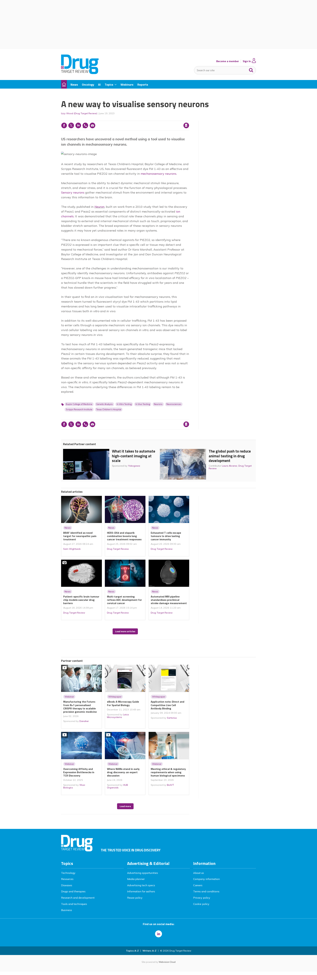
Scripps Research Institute (79, 409)
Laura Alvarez (229, 465)
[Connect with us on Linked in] (158, 933)
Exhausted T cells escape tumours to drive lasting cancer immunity (166, 536)
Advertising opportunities (142, 873)
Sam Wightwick (72, 548)
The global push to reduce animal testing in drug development (230, 456)
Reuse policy (134, 897)
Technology (68, 873)
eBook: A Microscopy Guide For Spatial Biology (123, 703)
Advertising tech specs (141, 885)
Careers (197, 885)
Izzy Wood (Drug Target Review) (79, 113)
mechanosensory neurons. (159, 174)
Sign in (144, 118)
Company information (206, 879)
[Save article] (186, 125)
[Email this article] (92, 125)
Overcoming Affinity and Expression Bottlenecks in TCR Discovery (78, 772)
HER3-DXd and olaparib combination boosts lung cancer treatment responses (124, 536)
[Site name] (80, 73)
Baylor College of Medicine (79, 404)
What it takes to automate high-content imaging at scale (133, 456)
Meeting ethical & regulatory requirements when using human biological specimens (168, 772)
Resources (67, 879)
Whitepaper (115, 696)
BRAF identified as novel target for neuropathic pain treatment (79, 536)
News (68, 527)
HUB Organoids (117, 786)
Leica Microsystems (118, 716)
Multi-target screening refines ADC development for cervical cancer (124, 600)
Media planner (136, 879)
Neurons (158, 404)
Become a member (227, 61)
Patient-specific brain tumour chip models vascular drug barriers (81, 600)
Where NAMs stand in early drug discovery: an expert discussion (123, 772)
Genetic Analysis (104, 404)
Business (66, 910)
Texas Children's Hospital (108, 409)
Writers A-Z (149, 950)
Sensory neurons (72, 192)
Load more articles (125, 631)
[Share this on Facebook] (64, 125)
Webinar (69, 696)
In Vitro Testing (124, 404)
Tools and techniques (74, 904)
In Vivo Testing (143, 404)
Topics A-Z (132, 950)
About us (198, 873)
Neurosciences (173, 404)
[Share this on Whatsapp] (85, 125)
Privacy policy (201, 897)
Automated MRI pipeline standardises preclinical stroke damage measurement (169, 600)
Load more (125, 806)
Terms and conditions (206, 891)
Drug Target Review (118, 548)
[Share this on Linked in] (78, 125)
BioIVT (170, 784)
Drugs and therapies (73, 891)
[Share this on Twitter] (71, 125)
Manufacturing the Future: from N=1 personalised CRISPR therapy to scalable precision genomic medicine (80, 707)
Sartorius (172, 717)
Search (251, 69)
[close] (189, 118)
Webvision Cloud (167, 962)
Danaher (84, 721)
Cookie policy (201, 904)
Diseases (66, 885)
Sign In (247, 61)
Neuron (99, 207)
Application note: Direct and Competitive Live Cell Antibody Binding (167, 705)
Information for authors (141, 891)
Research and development (78, 897)
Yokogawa (134, 465)
